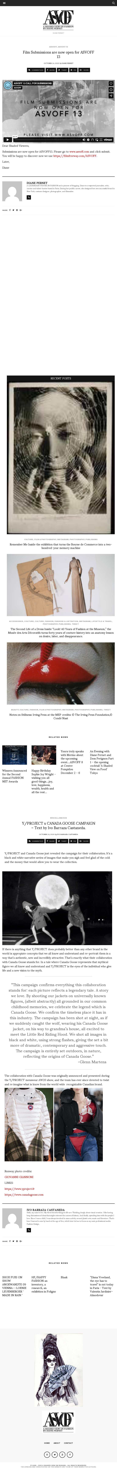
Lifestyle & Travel (102, 621)
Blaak (64, 1277)
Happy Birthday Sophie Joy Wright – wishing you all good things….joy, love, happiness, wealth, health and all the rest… (44, 781)
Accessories (16, 621)
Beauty (15, 710)
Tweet (75, 624)
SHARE (52, 70)
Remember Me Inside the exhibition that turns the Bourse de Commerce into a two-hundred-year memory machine (61, 546)
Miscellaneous (58, 818)
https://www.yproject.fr (20, 1188)
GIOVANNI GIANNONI (19, 1177)
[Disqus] (58, 257)
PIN (74, 70)
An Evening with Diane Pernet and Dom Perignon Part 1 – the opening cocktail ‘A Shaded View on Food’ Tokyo (102, 761)
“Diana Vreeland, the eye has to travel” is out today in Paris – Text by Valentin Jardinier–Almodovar (101, 1286)
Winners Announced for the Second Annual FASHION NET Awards (14, 775)
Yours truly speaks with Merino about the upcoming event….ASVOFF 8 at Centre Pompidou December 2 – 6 (72, 761)
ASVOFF (53, 47)
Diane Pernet (67, 63)
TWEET (64, 70)
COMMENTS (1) (37, 841)
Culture (28, 539)
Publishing (91, 539)
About (57, 1443)
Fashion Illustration (66, 621)
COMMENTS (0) (37, 70)
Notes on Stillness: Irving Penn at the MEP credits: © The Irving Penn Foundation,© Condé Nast (60, 716)
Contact (68, 1443)
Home (47, 1443)
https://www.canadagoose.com (24, 1194)
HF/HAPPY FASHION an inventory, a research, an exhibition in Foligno (44, 1284)
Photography (77, 539)
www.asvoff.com (79, 151)
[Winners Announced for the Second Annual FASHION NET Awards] (14, 755)
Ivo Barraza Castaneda (67, 834)
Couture (29, 621)
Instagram (63, 539)
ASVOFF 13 (63, 47)
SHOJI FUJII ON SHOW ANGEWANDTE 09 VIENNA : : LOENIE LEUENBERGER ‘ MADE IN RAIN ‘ (14, 1286)
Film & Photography (45, 539)
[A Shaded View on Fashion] (58, 19)
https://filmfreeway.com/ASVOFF (74, 155)
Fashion (49, 621)
